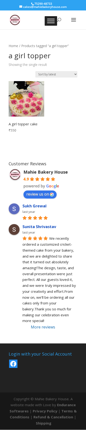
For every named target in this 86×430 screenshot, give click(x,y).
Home (13, 46)
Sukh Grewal (34, 206)
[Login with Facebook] (13, 364)
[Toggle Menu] (51, 21)
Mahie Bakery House (45, 172)
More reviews (43, 327)
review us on (37, 194)
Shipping (43, 423)
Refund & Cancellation (53, 417)
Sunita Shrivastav (39, 226)
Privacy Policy (45, 411)
